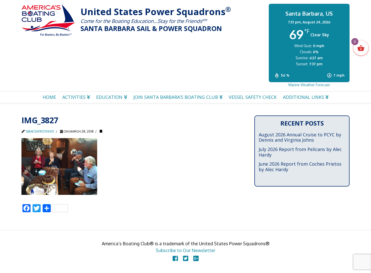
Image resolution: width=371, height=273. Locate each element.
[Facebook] (175, 258)
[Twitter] (185, 258)
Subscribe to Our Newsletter (185, 250)
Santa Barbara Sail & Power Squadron (48, 20)
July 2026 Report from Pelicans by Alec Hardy (300, 152)
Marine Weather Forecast (309, 85)
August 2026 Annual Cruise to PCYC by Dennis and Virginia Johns (300, 137)
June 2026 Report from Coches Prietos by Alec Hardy (300, 166)
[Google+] (196, 258)
